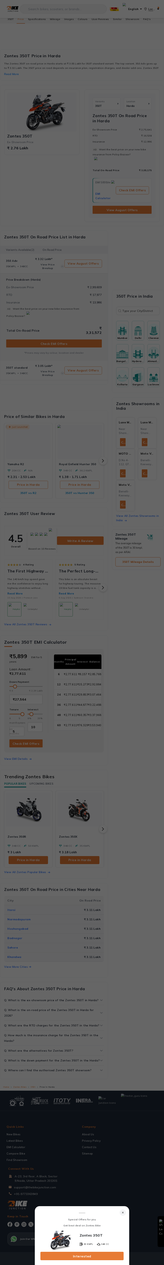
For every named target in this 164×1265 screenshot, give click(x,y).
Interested (82, 1256)
